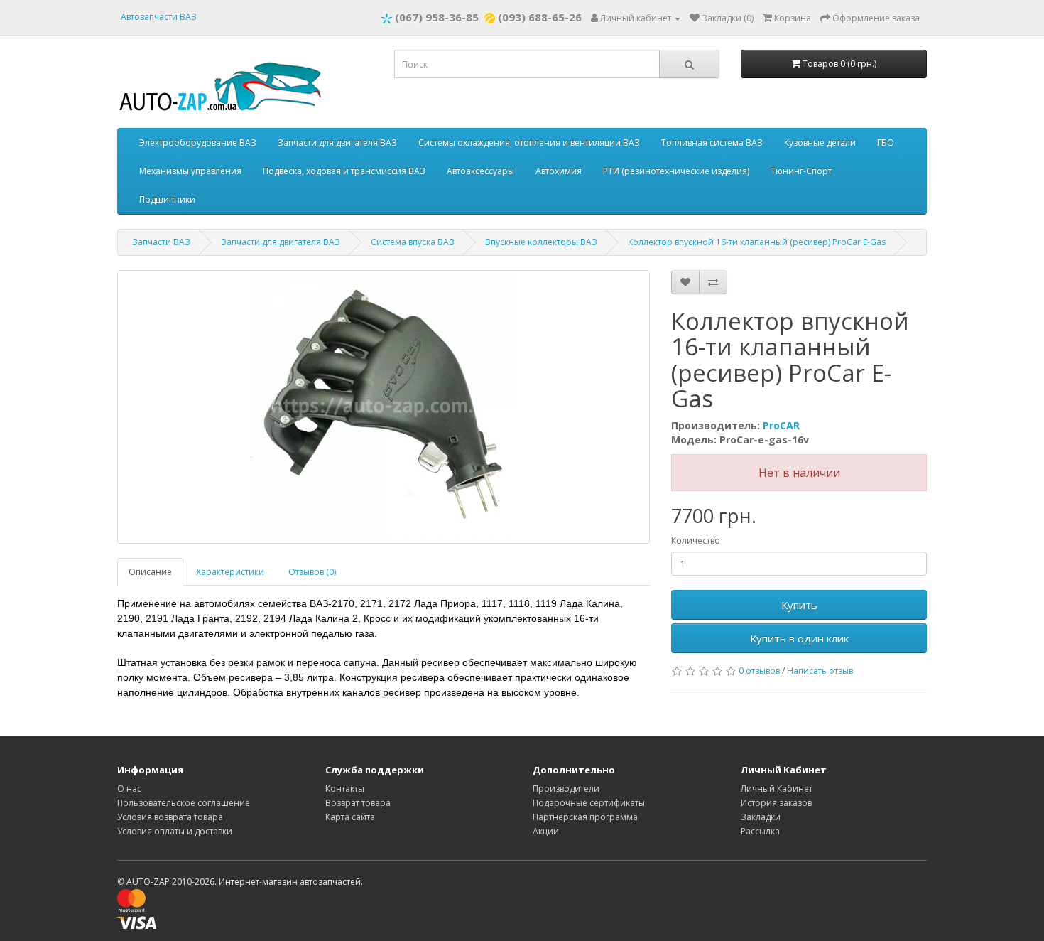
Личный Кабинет (776, 789)
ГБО (885, 142)
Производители (566, 789)
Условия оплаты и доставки (174, 831)
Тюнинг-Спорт (801, 171)
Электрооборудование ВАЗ (197, 142)
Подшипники (167, 199)
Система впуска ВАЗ (413, 242)
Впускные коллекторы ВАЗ (541, 242)
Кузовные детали (820, 142)
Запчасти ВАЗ (161, 242)
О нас (129, 789)
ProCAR (781, 425)
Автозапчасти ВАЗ (159, 17)
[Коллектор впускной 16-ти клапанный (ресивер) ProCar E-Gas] (383, 407)
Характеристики (230, 572)
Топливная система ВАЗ (712, 142)
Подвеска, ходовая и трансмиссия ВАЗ (344, 171)
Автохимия (558, 171)
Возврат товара (358, 803)
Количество (695, 540)
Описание (150, 572)
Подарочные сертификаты (589, 803)
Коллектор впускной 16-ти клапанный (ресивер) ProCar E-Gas (757, 242)
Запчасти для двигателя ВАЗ (337, 142)
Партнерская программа (585, 817)
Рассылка (760, 831)
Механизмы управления (190, 171)
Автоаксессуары (480, 171)
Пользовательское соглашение (183, 803)
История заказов (776, 803)
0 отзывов (759, 671)
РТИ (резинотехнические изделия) (676, 171)
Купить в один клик (799, 638)
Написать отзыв (820, 671)
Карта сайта (350, 817)
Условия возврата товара (170, 817)
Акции (546, 831)
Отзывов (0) (312, 572)
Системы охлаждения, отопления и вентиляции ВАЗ (529, 142)
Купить (799, 605)
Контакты (344, 789)
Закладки (761, 817)
